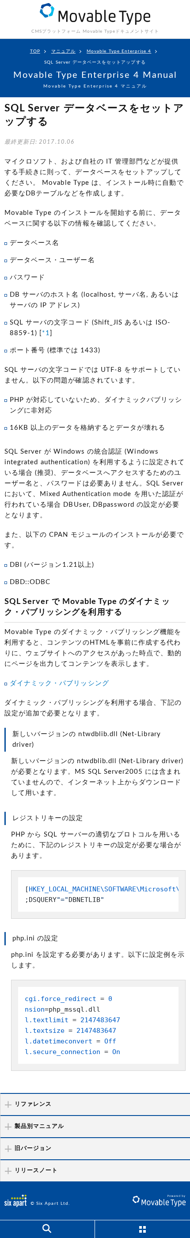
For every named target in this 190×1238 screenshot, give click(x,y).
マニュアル (63, 51)
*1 (45, 333)
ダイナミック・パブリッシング (59, 683)
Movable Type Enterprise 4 (119, 51)
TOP (35, 51)
